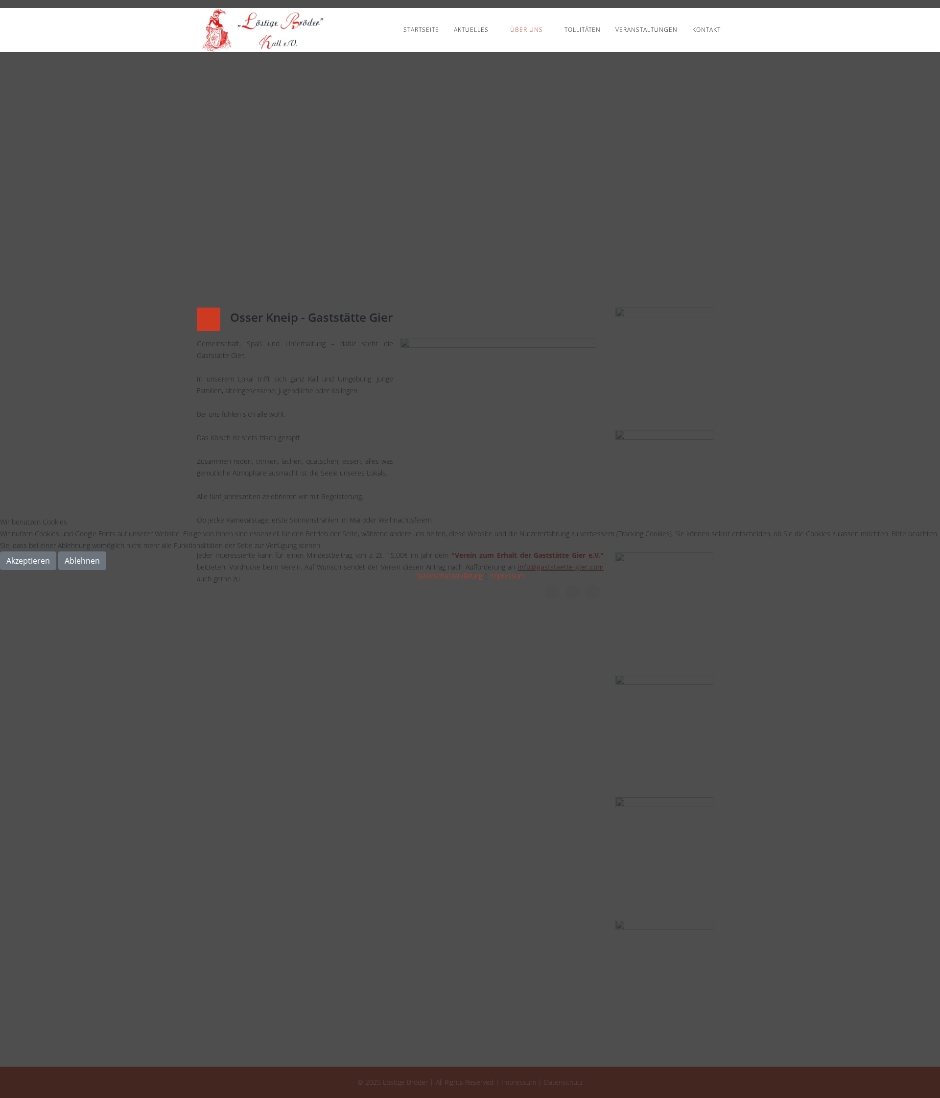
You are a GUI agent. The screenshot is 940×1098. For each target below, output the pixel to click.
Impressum (507, 575)
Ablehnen (82, 560)
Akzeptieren (28, 560)
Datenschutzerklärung (448, 575)
